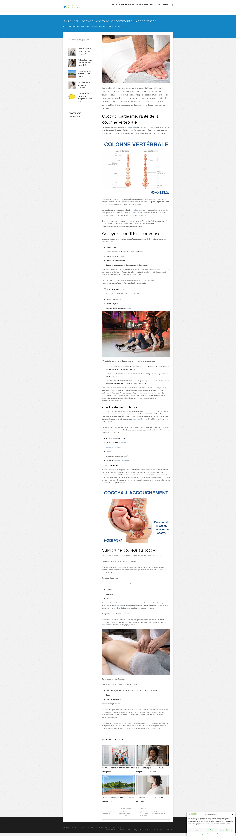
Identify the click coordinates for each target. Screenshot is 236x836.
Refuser (210, 830)
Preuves (146, 830)
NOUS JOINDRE (164, 5)
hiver (108, 367)
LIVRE (136, 5)
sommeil (123, 443)
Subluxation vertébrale (113, 447)
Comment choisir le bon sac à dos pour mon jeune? (84, 51)
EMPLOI (151, 5)
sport (147, 381)
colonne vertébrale (130, 127)
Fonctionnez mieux (114, 26)
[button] (232, 814)
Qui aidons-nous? (157, 830)
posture (115, 438)
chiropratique (118, 605)
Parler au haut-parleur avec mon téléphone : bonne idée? (85, 62)
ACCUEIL (113, 5)
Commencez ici (111, 830)
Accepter (195, 830)
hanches (105, 625)
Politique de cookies (204, 834)
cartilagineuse (137, 210)
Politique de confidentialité (215, 834)
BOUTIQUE (157, 5)
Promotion (168, 830)
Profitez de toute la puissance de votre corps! (80, 40)
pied (127, 383)
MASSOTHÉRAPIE (129, 5)
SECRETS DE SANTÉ (143, 5)
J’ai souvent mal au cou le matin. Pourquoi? (84, 85)
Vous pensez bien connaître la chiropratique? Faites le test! (85, 97)
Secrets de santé (124, 830)
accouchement (109, 470)
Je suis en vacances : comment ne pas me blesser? (85, 73)
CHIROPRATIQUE (120, 5)
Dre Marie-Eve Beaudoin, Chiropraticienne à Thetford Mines (85, 26)
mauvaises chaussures (121, 460)
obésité (109, 451)
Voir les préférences (226, 830)
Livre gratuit (137, 830)
